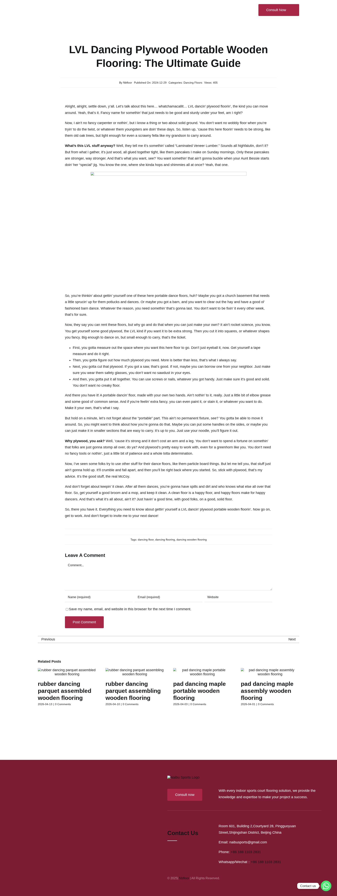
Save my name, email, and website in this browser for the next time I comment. (130, 609)
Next (292, 639)
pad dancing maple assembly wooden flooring (267, 691)
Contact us (182, 796)
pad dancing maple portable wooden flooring (199, 691)
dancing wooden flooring (191, 539)
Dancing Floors (193, 82)
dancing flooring (165, 539)
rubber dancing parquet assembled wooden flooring (64, 691)
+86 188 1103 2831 (246, 816)
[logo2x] (60, 5)
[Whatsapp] (326, 886)
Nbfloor (127, 82)
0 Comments (63, 704)
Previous (48, 639)
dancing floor (146, 539)
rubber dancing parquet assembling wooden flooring (133, 691)
